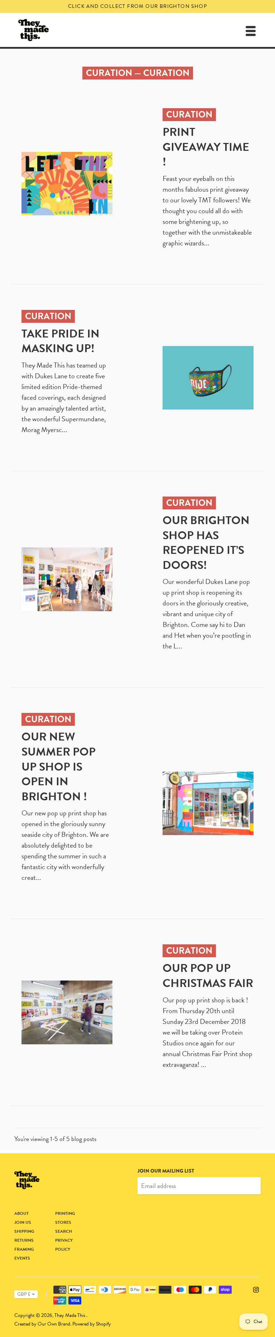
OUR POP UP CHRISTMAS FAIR (208, 976)
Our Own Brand (54, 1324)
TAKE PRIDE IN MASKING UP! (60, 341)
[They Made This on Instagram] (256, 1289)
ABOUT (21, 1213)
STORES (63, 1222)
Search (63, 1231)
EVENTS (22, 1258)
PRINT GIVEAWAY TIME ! (206, 147)
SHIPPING (24, 1231)
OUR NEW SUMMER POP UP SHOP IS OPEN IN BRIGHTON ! (58, 766)
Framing (24, 1249)
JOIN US (22, 1222)
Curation (109, 73)
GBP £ (23, 1294)
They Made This (70, 1315)
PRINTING (65, 1213)
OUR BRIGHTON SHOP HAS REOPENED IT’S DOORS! (206, 543)
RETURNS (24, 1240)
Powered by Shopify (91, 1324)
